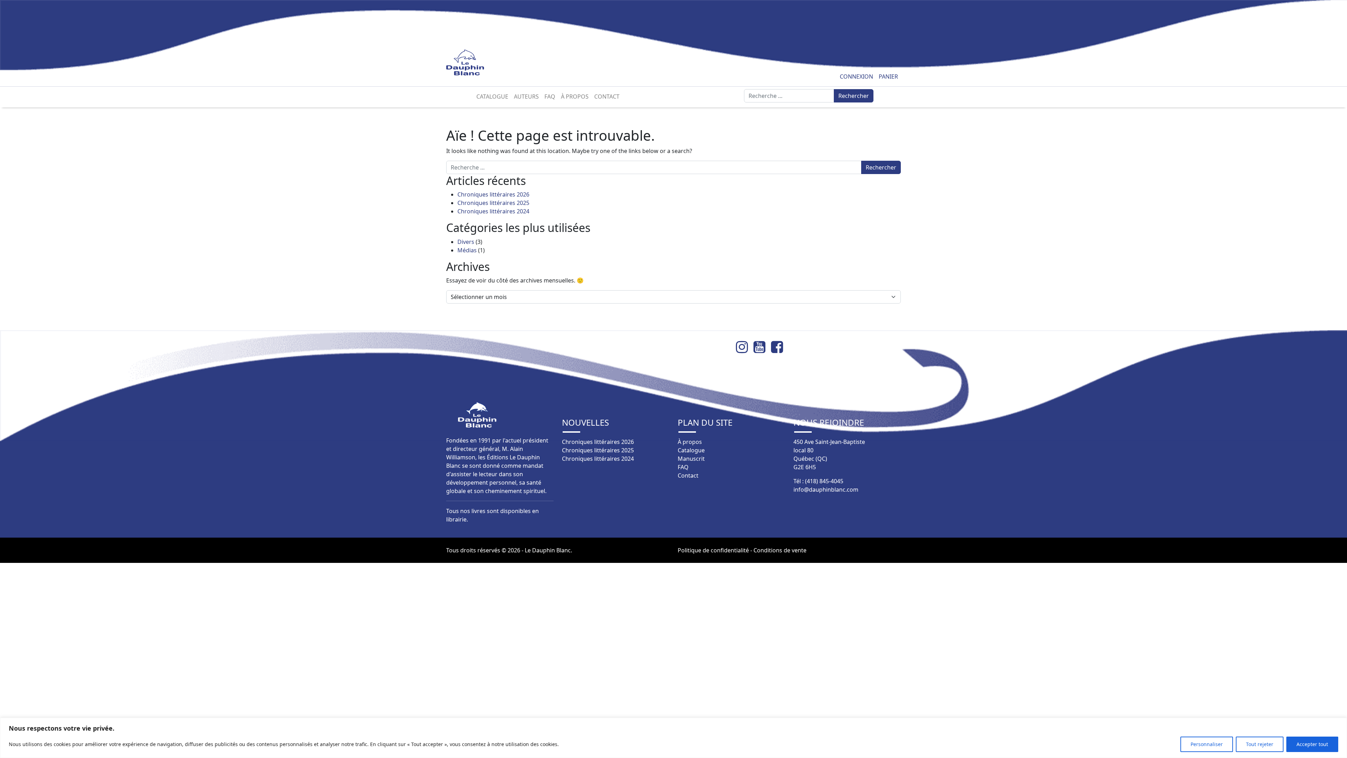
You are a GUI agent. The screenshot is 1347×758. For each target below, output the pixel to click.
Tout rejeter (1259, 744)
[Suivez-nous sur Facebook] (780, 347)
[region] (673, 738)
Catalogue (492, 96)
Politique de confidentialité (713, 550)
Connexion (856, 76)
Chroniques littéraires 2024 (493, 211)
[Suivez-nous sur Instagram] (744, 347)
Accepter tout (1312, 744)
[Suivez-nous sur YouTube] (762, 347)
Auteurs (526, 96)
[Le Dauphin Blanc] (473, 63)
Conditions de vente (779, 550)
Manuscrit (691, 459)
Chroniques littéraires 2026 (493, 194)
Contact (606, 96)
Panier (888, 76)
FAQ (549, 96)
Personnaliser (1207, 744)
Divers (465, 242)
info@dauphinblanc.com (825, 489)
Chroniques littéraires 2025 (493, 203)
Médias (467, 250)
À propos (575, 96)
